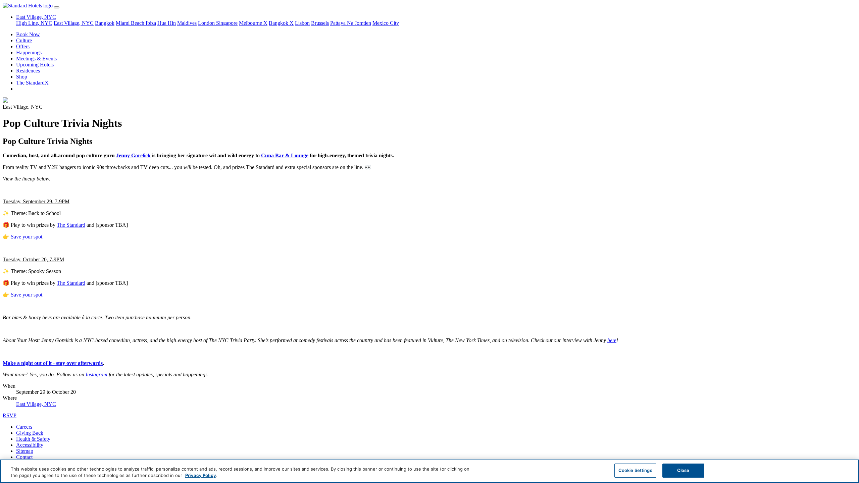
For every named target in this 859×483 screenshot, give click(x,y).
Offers (23, 46)
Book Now (28, 34)
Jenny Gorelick (133, 155)
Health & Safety (33, 439)
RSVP (9, 415)
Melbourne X (253, 23)
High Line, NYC (34, 23)
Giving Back (29, 433)
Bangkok (104, 23)
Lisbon (302, 23)
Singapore (227, 23)
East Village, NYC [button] (36, 17)
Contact (24, 457)
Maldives (187, 23)
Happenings (29, 52)
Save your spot (26, 236)
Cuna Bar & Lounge (284, 155)
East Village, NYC (74, 23)
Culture (24, 40)
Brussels (320, 23)
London (207, 23)
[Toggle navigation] (56, 7)
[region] (429, 471)
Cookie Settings (635, 470)
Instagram (96, 374)
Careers (24, 427)
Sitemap (24, 451)
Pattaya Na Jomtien (350, 23)
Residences (28, 70)
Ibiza (151, 23)
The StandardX (32, 83)
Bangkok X (281, 23)
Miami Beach (131, 23)
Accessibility (29, 445)
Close (683, 470)
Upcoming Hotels (35, 64)
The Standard (71, 225)
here (611, 340)
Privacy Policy (200, 475)
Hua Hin (166, 23)
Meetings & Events (36, 58)
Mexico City (385, 23)
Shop (21, 76)
